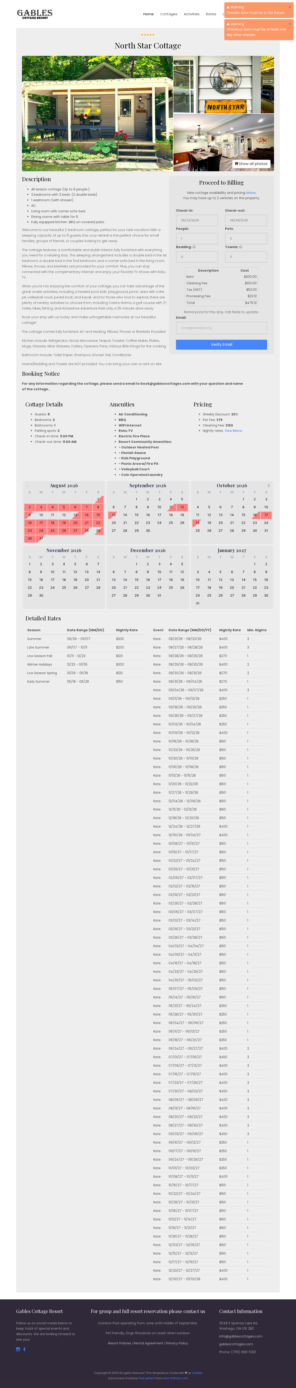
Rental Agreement (148, 1343)
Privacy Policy (177, 1343)
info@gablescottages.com (240, 1336)
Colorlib (197, 1373)
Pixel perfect (147, 1378)
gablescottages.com (236, 1344)
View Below (233, 430)
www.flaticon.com (175, 1378)
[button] (268, 485)
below (251, 192)
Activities (192, 14)
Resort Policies (119, 1343)
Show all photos (253, 163)
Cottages (168, 14)
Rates (211, 14)
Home (148, 14)
